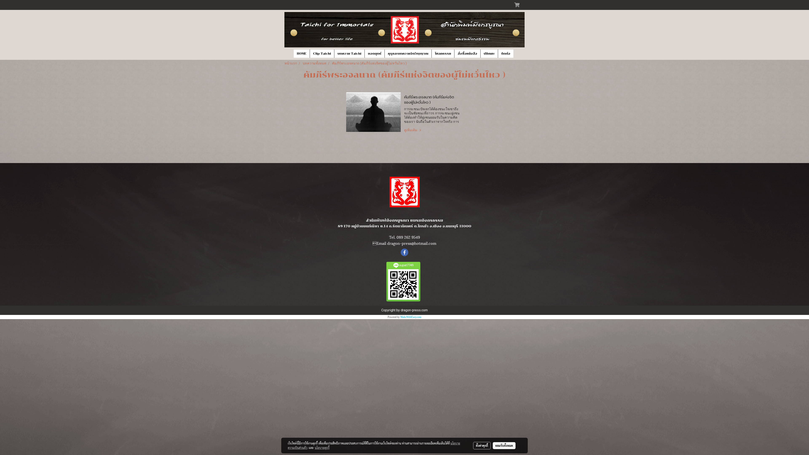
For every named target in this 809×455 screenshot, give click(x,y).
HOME (302, 53)
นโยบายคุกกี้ (322, 448)
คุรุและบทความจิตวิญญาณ (408, 53)
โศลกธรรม (443, 53)
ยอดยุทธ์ (374, 53)
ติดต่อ (505, 53)
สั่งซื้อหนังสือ (467, 53)
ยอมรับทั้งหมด (504, 445)
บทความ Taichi (349, 53)
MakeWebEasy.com (410, 317)
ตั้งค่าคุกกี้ (482, 445)
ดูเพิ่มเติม (411, 130)
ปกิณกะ (489, 53)
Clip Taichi (322, 53)
